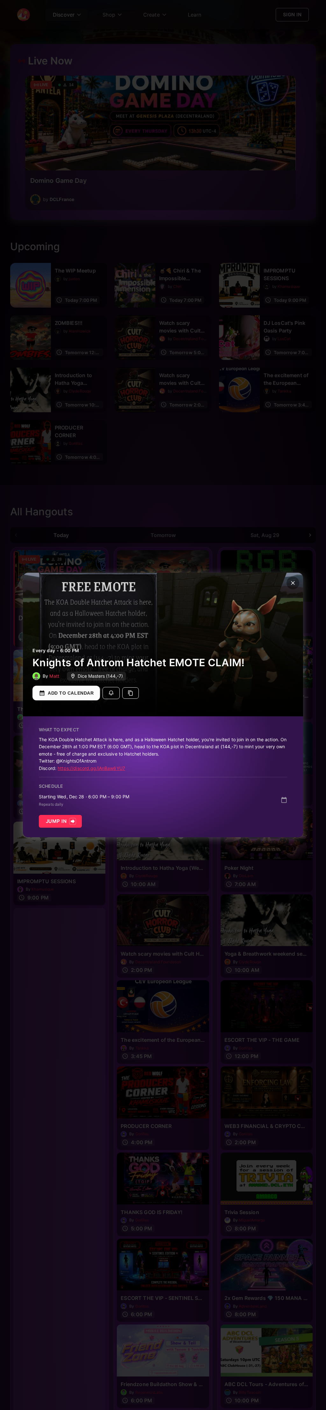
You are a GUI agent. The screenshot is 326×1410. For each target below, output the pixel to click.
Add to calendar (71, 693)
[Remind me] (111, 693)
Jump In (56, 821)
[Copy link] (130, 693)
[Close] (293, 583)
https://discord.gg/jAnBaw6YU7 (91, 768)
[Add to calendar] (284, 800)
